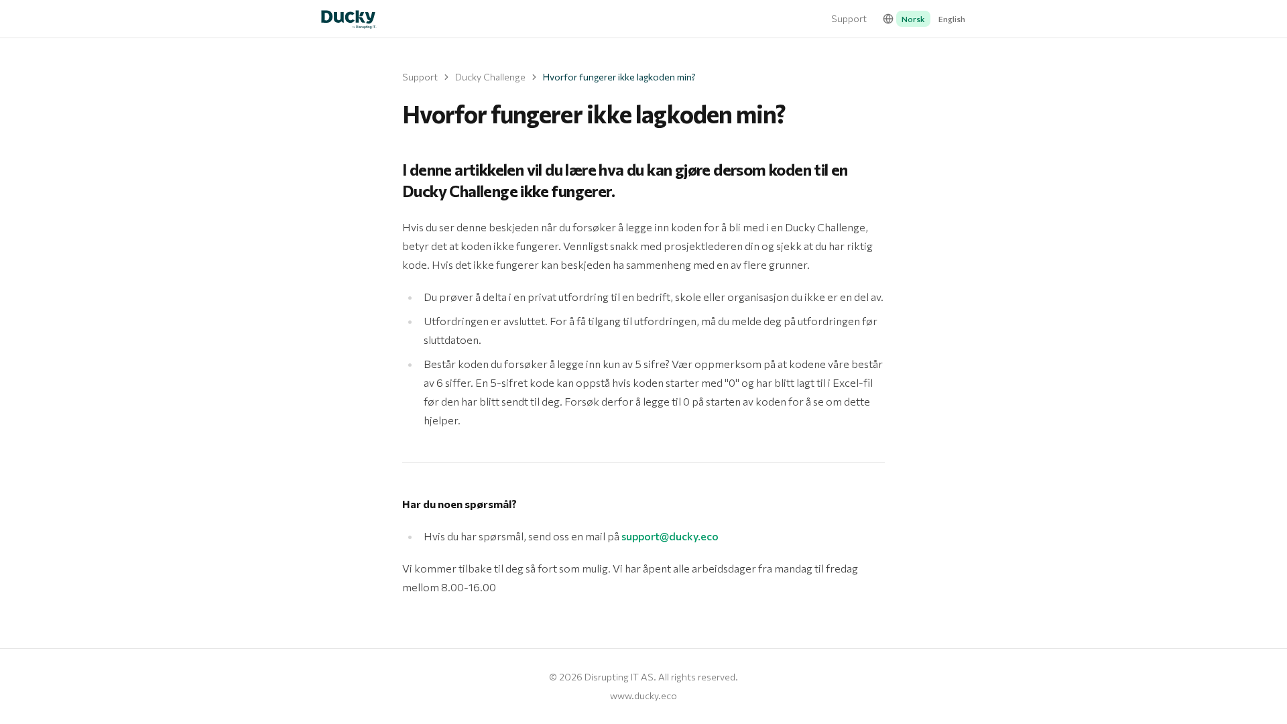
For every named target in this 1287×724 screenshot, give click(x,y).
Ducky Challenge (490, 76)
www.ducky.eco (643, 695)
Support (849, 18)
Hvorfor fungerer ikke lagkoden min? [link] (619, 76)
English (951, 18)
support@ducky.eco (670, 536)
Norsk (913, 18)
